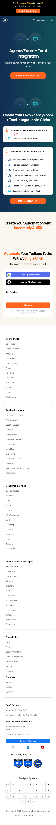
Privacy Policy (21, 815)
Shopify (9, 505)
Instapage (10, 615)
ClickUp (9, 510)
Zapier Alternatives (14, 652)
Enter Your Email (12, 292)
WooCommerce (12, 515)
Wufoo (9, 590)
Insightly (9, 353)
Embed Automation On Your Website (21, 715)
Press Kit (9, 671)
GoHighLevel (11, 434)
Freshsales (10, 358)
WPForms (10, 605)
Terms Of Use (35, 815)
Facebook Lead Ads (14, 415)
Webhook (10, 495)
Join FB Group (29, 741)
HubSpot (10, 429)
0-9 (8, 784)
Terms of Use (31, 313)
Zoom (8, 539)
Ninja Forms (11, 610)
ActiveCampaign (13, 420)
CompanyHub (12, 363)
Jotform (9, 581)
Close (8, 368)
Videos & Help (12, 661)
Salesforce (10, 344)
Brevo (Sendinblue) (14, 439)
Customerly (11, 397)
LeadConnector (13, 425)
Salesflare (10, 377)
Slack (8, 520)
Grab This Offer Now (28, 11)
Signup (9, 666)
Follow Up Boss (12, 348)
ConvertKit (10, 463)
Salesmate (10, 382)
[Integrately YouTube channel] (42, 747)
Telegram (10, 544)
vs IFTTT (10, 692)
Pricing (9, 647)
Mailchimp (10, 449)
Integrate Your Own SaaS (16, 710)
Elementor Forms (13, 566)
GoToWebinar (12, 444)
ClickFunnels (11, 454)
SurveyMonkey (12, 600)
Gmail (8, 500)
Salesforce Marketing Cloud (18, 468)
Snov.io (9, 387)
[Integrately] (5, 20)
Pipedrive (10, 373)
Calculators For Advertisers (17, 734)
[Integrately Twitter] (13, 747)
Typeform (10, 586)
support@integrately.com (20, 754)
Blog (8, 642)
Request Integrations (15, 656)
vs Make (9, 687)
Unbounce (10, 595)
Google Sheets (12, 491)
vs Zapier (10, 682)
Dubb (8, 392)
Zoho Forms (11, 619)
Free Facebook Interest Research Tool (16, 728)
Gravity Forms (12, 571)
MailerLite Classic (13, 458)
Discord (9, 529)
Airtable (9, 534)
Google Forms (12, 576)
